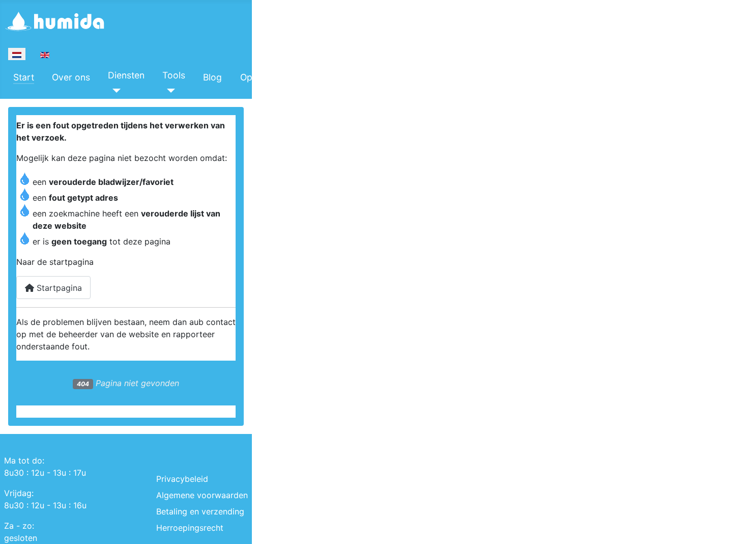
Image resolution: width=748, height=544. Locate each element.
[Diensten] (114, 90)
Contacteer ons (389, 77)
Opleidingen (265, 77)
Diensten (126, 75)
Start (23, 77)
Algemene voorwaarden (202, 495)
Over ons (71, 77)
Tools (173, 75)
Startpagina (58, 288)
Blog (212, 77)
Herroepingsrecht (189, 528)
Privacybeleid (182, 479)
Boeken (323, 75)
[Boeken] (314, 90)
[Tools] (168, 90)
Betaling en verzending (200, 511)
